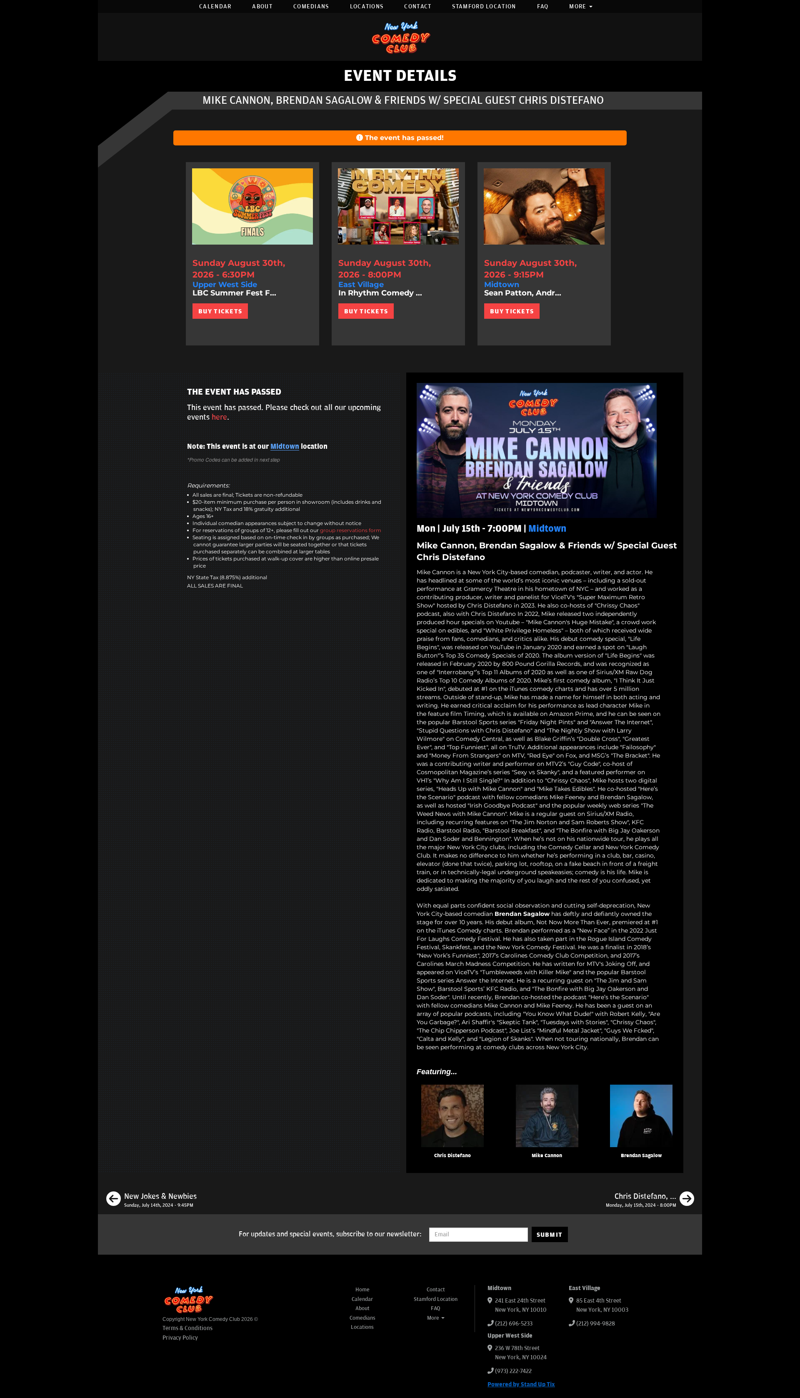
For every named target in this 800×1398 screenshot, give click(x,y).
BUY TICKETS (220, 311)
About (262, 6)
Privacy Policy (180, 1337)
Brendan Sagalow (641, 1156)
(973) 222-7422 (513, 1371)
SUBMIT (550, 1234)
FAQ (543, 6)
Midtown (284, 447)
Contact (417, 6)
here (219, 417)
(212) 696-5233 (513, 1323)
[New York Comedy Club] (400, 36)
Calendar (215, 6)
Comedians (311, 6)
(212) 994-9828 (595, 1323)
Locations (367, 6)
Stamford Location (484, 6)
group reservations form (350, 530)
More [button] (578, 6)
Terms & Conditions (187, 1328)
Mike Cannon (547, 1156)
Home (362, 1289)
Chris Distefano (452, 1156)
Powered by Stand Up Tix (521, 1384)
